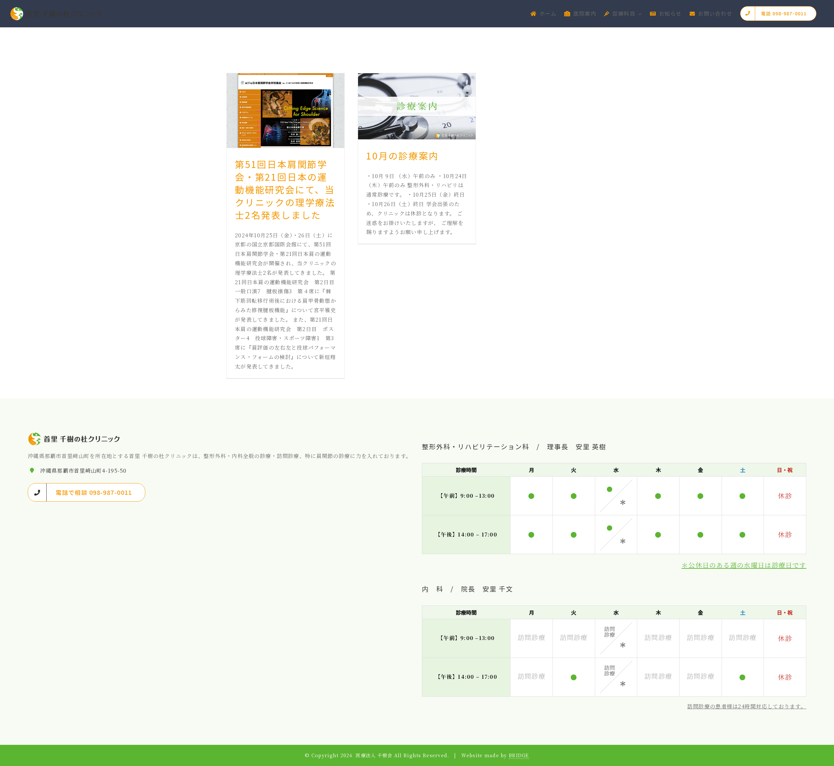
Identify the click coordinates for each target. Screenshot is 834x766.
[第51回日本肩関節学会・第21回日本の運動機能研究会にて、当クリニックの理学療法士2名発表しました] (285, 110)
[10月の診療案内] (417, 106)
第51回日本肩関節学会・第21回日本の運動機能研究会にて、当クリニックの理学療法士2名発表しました (285, 190)
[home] (74, 436)
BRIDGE (519, 755)
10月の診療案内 (402, 155)
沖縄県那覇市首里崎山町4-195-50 (83, 470)
